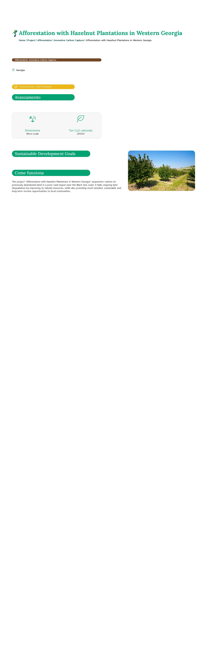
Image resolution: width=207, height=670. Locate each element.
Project (31, 40)
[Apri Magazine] (156, 10)
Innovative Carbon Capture (69, 40)
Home (22, 40)
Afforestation (44, 40)
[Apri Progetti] (140, 10)
